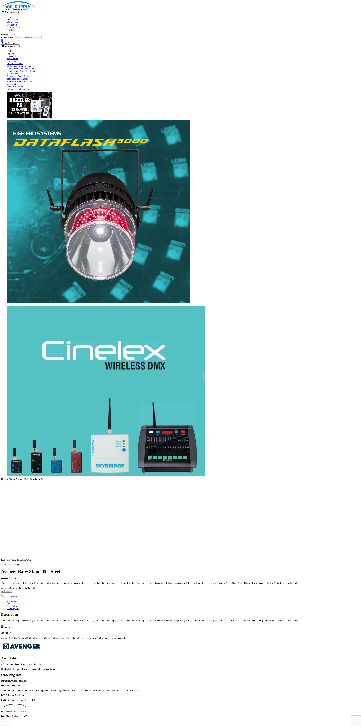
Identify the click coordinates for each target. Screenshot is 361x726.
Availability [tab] (12, 606)
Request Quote (13, 19)
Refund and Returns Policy (19, 89)
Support (15, 711)
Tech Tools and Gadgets (17, 79)
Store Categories (11, 46)
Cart (9, 43)
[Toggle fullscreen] (5, 721)
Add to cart (6, 591)
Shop (9, 17)
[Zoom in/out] (2, 721)
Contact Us (12, 25)
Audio (9, 51)
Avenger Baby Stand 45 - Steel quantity (19, 588)
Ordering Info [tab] (13, 608)
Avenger (13, 596)
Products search (8, 37)
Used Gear (11, 84)
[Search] (2, 40)
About (9, 711)
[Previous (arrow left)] (2, 724)
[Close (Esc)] (11, 721)
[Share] (8, 721)
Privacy (22, 711)
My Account (12, 22)
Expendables (12, 58)
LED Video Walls (15, 63)
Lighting (10, 53)
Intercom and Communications (20, 68)
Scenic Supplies (14, 73)
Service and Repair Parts (18, 76)
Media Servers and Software (19, 66)
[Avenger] (22, 652)
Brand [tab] (9, 603)
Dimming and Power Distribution (22, 71)
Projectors (11, 61)
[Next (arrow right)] (5, 724)
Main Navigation (10, 12)
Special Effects (13, 56)
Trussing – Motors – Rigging (19, 81)
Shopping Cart (13, 27)
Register (10, 30)
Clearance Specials (15, 86)
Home (4, 479)
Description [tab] (12, 601)
